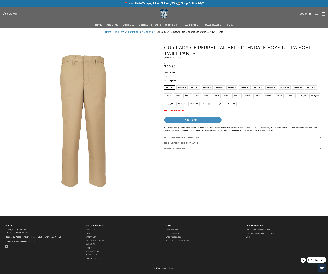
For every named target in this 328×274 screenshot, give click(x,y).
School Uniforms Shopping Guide (260, 233)
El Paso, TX (168, 3)
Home (98, 25)
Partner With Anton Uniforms (258, 230)
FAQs (88, 233)
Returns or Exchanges (95, 240)
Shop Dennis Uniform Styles (177, 240)
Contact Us (90, 230)
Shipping (89, 247)
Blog (248, 237)
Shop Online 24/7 (192, 3)
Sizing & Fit (172, 25)
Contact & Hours (150, 25)
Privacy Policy (91, 255)
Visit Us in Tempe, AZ (142, 3)
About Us (112, 25)
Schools (128, 25)
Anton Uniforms (167, 268)
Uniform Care (91, 237)
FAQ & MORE (191, 25)
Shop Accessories (173, 237)
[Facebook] (6, 246)
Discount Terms (92, 251)
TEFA (230, 25)
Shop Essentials (172, 233)
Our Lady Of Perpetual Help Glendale (134, 32)
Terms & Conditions (94, 258)
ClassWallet (214, 25)
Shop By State (172, 230)
